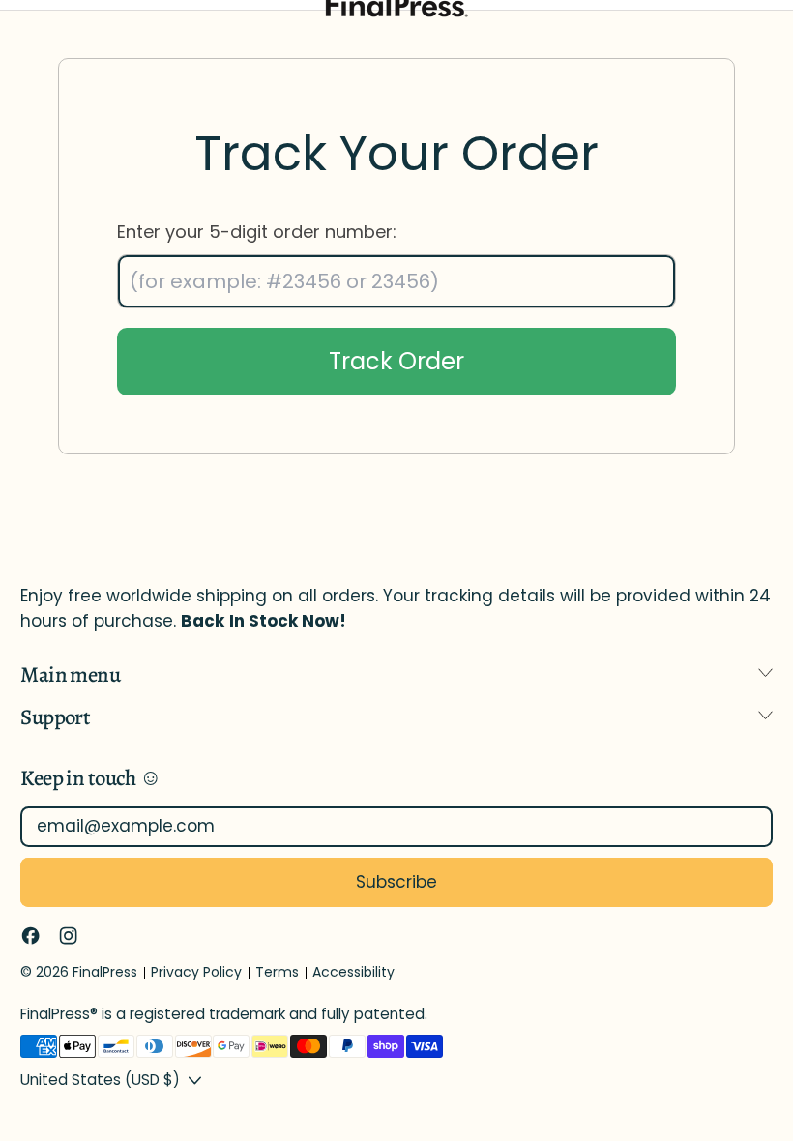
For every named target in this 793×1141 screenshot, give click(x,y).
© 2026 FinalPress (78, 971)
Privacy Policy (196, 971)
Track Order (396, 361)
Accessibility (353, 971)
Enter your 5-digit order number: (256, 231)
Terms (277, 971)
